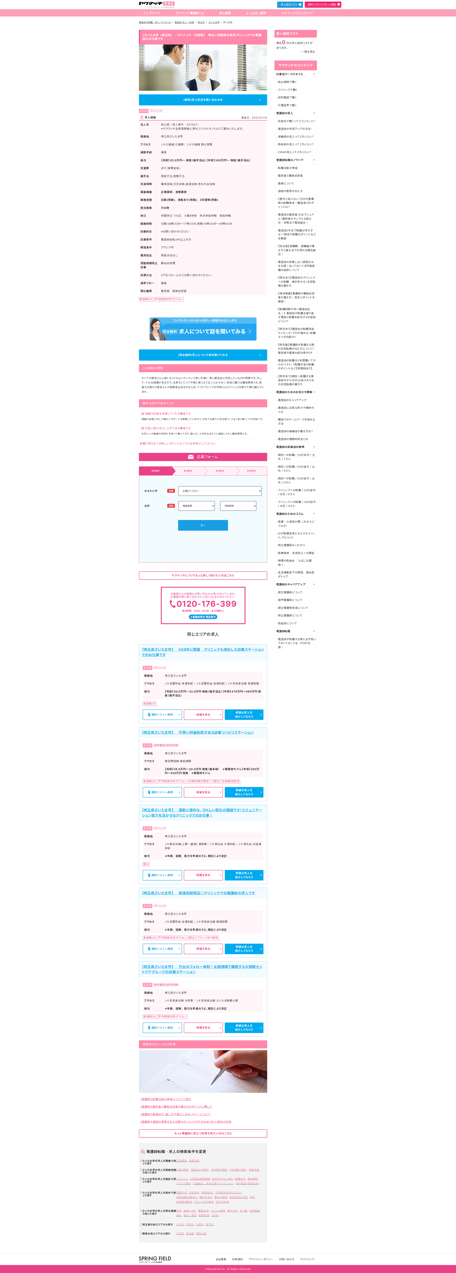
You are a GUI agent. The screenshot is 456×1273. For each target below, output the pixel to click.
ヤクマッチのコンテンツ (297, 13)
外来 (179, 1210)
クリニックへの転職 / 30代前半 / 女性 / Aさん (297, 504)
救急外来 (232, 1210)
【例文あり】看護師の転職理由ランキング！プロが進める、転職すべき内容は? (297, 333)
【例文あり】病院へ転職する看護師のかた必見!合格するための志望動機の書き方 (296, 380)
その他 (215, 1215)
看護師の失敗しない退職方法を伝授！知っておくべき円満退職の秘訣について (296, 266)
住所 (147, 505)
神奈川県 (201, 1233)
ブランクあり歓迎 (204, 1201)
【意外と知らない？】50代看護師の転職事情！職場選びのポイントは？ (296, 203)
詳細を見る (203, 714)
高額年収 (181, 1192)
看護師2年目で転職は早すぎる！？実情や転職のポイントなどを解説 (297, 234)
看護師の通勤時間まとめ (293, 439)
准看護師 (194, 1160)
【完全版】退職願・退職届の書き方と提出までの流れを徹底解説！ (297, 250)
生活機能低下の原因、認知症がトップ (296, 574)
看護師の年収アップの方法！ (295, 128)
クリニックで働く (287, 90)
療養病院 (240, 1178)
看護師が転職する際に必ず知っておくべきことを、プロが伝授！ (297, 643)
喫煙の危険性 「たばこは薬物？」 (295, 562)
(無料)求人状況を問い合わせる (203, 99)
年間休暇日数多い (187, 1197)
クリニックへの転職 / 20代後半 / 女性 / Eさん (297, 492)
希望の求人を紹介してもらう (244, 714)
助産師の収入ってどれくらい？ (296, 144)
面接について (286, 183)
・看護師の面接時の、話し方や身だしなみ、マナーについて (175, 1114)
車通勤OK (207, 1192)
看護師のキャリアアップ (292, 400)
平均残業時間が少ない (228, 1192)
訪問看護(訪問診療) (248, 1183)
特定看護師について (290, 615)
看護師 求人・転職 (184, 22)
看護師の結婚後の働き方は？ (295, 431)
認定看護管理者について (293, 608)
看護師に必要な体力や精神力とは (296, 410)
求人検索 (225, 13)
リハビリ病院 (183, 1183)
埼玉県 (201, 22)
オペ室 (243, 1210)
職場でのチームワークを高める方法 (296, 421)
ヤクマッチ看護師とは (189, 13)
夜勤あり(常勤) (200, 1169)
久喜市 (200, 1224)
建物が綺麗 (221, 1197)
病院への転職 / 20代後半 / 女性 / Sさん (296, 468)
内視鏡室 (254, 1210)
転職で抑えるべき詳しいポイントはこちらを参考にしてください (178, 443)
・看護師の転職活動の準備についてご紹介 (165, 1099)
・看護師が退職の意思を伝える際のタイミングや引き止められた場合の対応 (186, 1121)
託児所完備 (222, 1201)
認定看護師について (290, 592)
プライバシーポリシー (261, 1259)
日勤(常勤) (182, 1169)
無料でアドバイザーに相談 (322, 4)
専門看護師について (290, 600)
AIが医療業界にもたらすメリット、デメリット (296, 535)
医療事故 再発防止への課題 (296, 553)
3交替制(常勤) (238, 1169)
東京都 (190, 1233)
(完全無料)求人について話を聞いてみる (203, 355)
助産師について (287, 623)
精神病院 (252, 1178)
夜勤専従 (254, 1169)
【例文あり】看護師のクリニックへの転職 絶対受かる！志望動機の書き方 (297, 281)
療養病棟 (203, 1210)
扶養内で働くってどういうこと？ (296, 121)
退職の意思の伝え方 (290, 191)
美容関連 (204, 1215)
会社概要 (221, 1259)
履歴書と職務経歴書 (290, 175)
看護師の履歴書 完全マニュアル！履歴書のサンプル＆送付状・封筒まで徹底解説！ (296, 218)
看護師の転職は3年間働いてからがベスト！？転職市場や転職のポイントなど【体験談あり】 (297, 364)
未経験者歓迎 (184, 1201)
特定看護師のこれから (291, 545)
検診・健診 (190, 1215)
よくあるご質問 (256, 13)
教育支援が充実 (238, 1197)
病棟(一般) (189, 1210)
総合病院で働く (287, 82)
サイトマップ (307, 1259)
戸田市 (190, 1224)
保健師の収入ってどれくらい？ (296, 136)
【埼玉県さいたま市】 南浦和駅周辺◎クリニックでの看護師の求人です (198, 893)
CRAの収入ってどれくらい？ (295, 152)
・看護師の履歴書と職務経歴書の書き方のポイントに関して (176, 1106)
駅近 (252, 1197)
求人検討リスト (289, 4)
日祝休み (194, 1192)
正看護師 (181, 1160)
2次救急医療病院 (200, 1178)
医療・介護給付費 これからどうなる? (296, 523)
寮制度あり (205, 1197)
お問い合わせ (286, 1259)
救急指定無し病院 (222, 1178)
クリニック (182, 1178)
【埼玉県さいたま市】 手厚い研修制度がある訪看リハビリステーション (198, 732)
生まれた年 (151, 490)
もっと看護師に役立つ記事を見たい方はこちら (203, 1133)
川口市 (180, 1224)
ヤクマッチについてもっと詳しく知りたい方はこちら (203, 575)
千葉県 (180, 1233)
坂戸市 (210, 1224)
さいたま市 (214, 22)
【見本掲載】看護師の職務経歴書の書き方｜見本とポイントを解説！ (296, 297)
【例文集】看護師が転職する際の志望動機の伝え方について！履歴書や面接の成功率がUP (296, 348)
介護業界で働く (287, 105)
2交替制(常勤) (219, 1169)
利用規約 (237, 1259)
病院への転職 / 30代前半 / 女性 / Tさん (296, 457)
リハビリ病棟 (218, 1210)
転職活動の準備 (287, 168)
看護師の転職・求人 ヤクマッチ (155, 22)
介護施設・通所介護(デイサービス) (213, 1183)
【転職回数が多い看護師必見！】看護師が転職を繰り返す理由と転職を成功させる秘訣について (297, 315)
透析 (179, 1215)
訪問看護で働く (287, 97)
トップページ (151, 13)
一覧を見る (308, 51)
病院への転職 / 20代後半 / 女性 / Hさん (296, 480)
